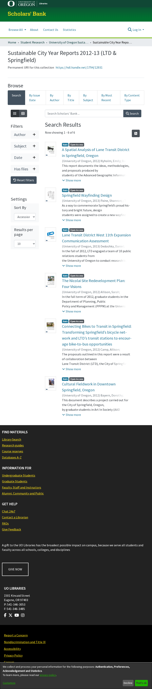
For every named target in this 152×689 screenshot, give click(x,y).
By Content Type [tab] (132, 97)
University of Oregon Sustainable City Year (68, 42)
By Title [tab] (70, 97)
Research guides (13, 445)
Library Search (11, 439)
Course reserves (12, 451)
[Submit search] (129, 29)
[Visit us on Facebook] (5, 615)
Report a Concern (16, 635)
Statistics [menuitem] (69, 30)
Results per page (23, 232)
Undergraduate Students (18, 475)
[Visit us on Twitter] (10, 615)
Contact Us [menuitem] (50, 30)
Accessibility (12, 649)
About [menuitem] (34, 30)
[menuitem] (17, 29)
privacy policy (48, 675)
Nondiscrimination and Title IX (25, 642)
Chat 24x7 (8, 511)
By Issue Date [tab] (34, 97)
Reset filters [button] (25, 180)
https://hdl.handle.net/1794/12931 (79, 67)
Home (12, 42)
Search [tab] (16, 95)
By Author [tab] (54, 97)
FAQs (5, 523)
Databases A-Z (12, 457)
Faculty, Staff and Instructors (21, 487)
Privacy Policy (13, 655)
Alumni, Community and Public (23, 493)
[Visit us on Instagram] (23, 615)
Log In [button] (137, 30)
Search (134, 113)
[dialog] (76, 676)
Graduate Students (14, 481)
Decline (128, 683)
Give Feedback (11, 529)
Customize (9, 683)
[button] (71, 180)
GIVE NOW (15, 569)
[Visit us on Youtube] (16, 615)
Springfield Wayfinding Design (87, 195)
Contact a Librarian (15, 517)
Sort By (20, 207)
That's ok (141, 683)
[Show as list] (15, 113)
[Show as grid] (23, 113)
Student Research (33, 42)
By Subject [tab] (88, 97)
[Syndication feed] (136, 133)
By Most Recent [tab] (106, 97)
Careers (9, 662)
